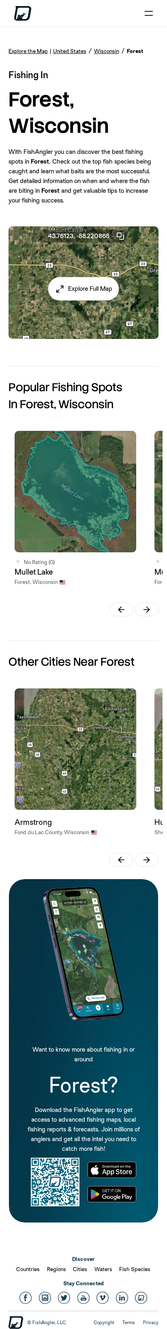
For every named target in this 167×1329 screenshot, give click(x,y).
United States (69, 51)
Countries (28, 1269)
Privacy (150, 1322)
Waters (103, 1269)
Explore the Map (28, 51)
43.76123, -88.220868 (78, 236)
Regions (56, 1269)
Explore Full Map (90, 288)
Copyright (104, 1322)
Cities (80, 1269)
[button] (83, 288)
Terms (128, 1322)
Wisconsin (106, 51)
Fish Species (134, 1269)
